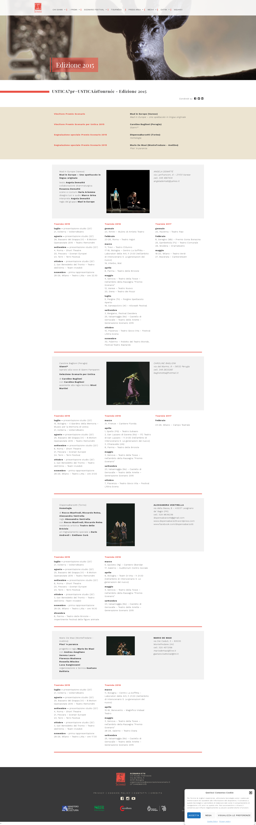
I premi (73, 10)
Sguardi (178, 10)
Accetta (194, 815)
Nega (208, 815)
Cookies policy (119, 793)
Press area (135, 10)
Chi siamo (58, 10)
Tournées (116, 10)
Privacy (99, 793)
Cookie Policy (212, 821)
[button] (250, 792)
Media (151, 10)
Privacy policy (225, 821)
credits (156, 793)
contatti (140, 793)
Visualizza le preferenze (234, 815)
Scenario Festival (94, 10)
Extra (164, 10)
